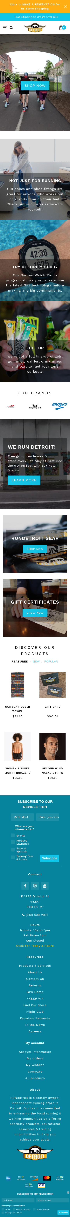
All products (35, 1078)
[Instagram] (35, 886)
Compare (35, 1071)
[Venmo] (28, 1185)
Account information (35, 1052)
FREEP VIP (35, 998)
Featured (20, 661)
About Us (35, 972)
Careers (35, 1031)
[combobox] (21, 817)
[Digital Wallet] (21, 1178)
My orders (35, 1058)
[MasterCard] (47, 1178)
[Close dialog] (68, 1192)
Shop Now (35, 85)
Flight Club (35, 1011)
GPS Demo (35, 992)
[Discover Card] (34, 1178)
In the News (35, 1025)
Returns (35, 985)
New (36, 661)
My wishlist (35, 1065)
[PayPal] (60, 1178)
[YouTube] (45, 886)
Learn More (24, 480)
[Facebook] (25, 886)
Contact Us (35, 979)
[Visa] (41, 1185)
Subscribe (49, 858)
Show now (35, 612)
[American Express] (8, 1178)
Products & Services (35, 965)
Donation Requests (35, 1018)
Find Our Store (35, 1005)
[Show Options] (30, 817)
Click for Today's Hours (35, 946)
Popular (51, 661)
